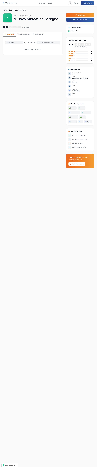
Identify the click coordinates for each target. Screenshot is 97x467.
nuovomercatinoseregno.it (22, 15)
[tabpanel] (32, 46)
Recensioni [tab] (10, 34)
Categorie (42, 3)
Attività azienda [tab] (24, 34)
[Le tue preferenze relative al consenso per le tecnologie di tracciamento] (10, 465)
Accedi (76, 3)
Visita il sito (81, 15)
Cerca (50, 3)
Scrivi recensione (81, 19)
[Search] (70, 3)
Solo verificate (31, 42)
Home (5, 10)
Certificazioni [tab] (39, 34)
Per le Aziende (87, 3)
